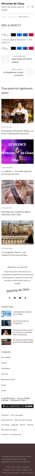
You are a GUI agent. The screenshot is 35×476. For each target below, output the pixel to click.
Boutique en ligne (9, 430)
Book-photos (6, 127)
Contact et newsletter (11, 434)
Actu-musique (7, 167)
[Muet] (26, 406)
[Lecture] (4, 406)
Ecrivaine (4, 374)
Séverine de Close (12, 3)
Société (3, 391)
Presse (3, 385)
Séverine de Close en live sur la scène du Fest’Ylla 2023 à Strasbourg (23, 332)
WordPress (26, 461)
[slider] (30, 406)
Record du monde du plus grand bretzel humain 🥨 (23, 341)
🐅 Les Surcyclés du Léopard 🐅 (21, 322)
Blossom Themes (8, 461)
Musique (5, 415)
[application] (17, 406)
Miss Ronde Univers (8, 379)
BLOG (22, 425)
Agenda (4, 363)
